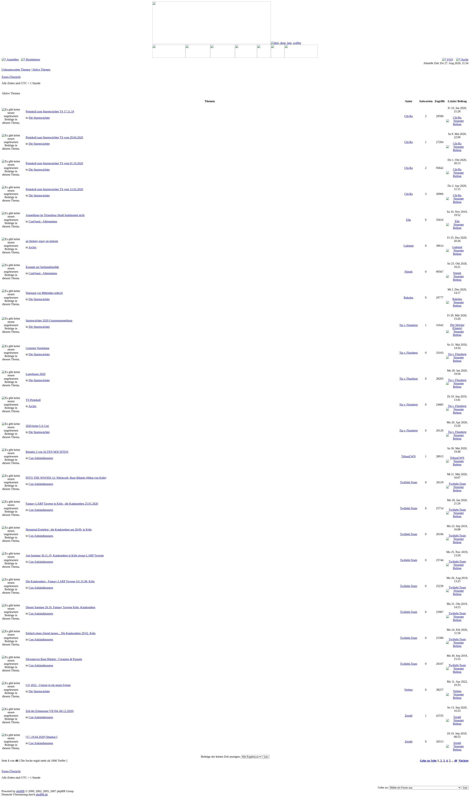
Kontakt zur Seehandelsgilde (42, 267)
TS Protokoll (33, 400)
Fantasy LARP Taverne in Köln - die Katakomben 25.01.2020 (62, 503)
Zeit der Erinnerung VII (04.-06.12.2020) (50, 711)
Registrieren (32, 59)
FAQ (449, 59)
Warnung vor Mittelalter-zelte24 (44, 293)
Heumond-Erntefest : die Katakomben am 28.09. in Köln (59, 529)
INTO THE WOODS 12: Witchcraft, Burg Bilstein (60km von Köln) (66, 477)
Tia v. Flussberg (408, 325)
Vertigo (408, 689)
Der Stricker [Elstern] (457, 326)
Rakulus (408, 297)
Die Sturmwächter (39, 117)
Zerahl (408, 715)
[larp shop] (286, 42)
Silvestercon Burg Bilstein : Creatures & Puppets (54, 659)
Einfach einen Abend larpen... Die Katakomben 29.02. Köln (60, 633)
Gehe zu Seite (428, 760)
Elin (408, 219)
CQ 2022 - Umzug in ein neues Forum (48, 685)
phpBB (20, 791)
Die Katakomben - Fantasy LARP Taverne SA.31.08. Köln (60, 581)
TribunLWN (408, 456)
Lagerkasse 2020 (35, 374)
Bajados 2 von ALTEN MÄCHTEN (47, 451)
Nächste (464, 760)
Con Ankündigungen (41, 458)
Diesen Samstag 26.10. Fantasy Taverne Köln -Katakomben (60, 607)
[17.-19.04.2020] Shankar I (41, 736)
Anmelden (12, 59)
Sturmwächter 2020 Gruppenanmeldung (49, 320)
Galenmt (408, 245)
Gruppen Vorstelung (37, 348)
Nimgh (408, 271)
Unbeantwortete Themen (15, 69)
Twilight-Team (408, 482)
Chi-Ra (408, 116)
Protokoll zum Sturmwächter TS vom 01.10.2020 (54, 163)
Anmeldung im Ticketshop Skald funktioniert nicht (55, 215)
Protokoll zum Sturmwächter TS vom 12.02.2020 (54, 189)
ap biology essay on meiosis (42, 241)
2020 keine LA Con (37, 425)
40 (455, 760)
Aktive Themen (41, 69)
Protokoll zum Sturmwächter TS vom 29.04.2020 (54, 137)
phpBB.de (42, 794)
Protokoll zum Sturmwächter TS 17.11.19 (50, 111)
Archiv (32, 247)
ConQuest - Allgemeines (43, 221)
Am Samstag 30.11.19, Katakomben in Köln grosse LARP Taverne (65, 555)
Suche (464, 59)
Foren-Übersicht (11, 77)
